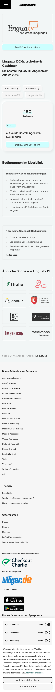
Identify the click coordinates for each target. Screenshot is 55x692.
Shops (30, 355)
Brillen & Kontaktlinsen (12, 398)
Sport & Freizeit (9, 454)
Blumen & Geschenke (11, 393)
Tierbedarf (6, 464)
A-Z (4, 474)
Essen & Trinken (9, 408)
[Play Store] (14, 608)
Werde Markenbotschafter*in (15, 542)
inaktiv (40, 632)
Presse (5, 522)
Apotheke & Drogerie (11, 378)
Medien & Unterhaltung (12, 428)
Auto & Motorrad (9, 383)
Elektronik (6, 403)
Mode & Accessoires (11, 434)
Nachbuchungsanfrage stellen (15, 503)
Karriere (5, 527)
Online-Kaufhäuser (10, 439)
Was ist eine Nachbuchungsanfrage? (18, 498)
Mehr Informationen (35, 672)
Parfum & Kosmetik (10, 444)
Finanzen (6, 413)
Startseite (19, 355)
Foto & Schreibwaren (11, 418)
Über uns (6, 532)
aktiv (41, 624)
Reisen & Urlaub (9, 449)
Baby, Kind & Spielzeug (12, 388)
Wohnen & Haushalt (11, 469)
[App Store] (14, 599)
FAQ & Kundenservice (12, 537)
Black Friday (7, 493)
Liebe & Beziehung (10, 423)
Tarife (4, 459)
